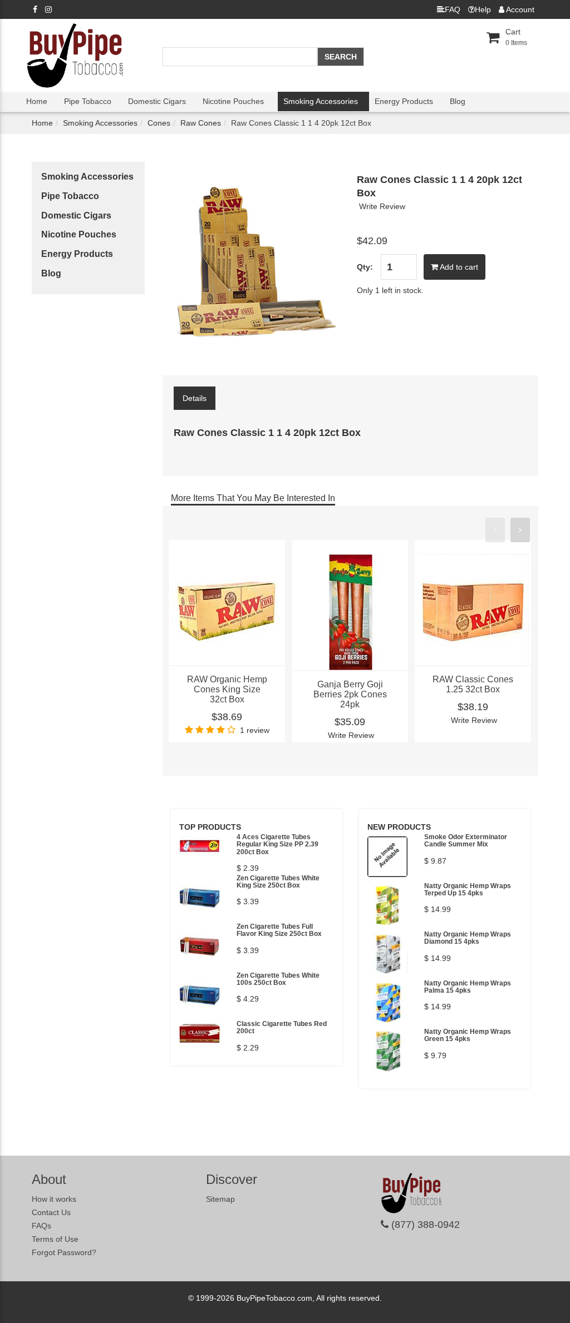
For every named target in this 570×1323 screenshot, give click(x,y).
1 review (254, 730)
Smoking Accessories (320, 101)
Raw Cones (200, 122)
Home (36, 101)
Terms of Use (55, 1239)
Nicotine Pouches (233, 101)
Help (483, 9)
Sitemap (220, 1199)
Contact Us (51, 1212)
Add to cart (458, 266)
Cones (159, 122)
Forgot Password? (64, 1252)
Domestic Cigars (157, 101)
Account (519, 9)
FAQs (41, 1225)
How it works (54, 1199)
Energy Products (404, 101)
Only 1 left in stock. (390, 290)
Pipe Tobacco (87, 101)
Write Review (382, 206)
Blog (457, 101)
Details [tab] (195, 398)
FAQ (452, 9)
